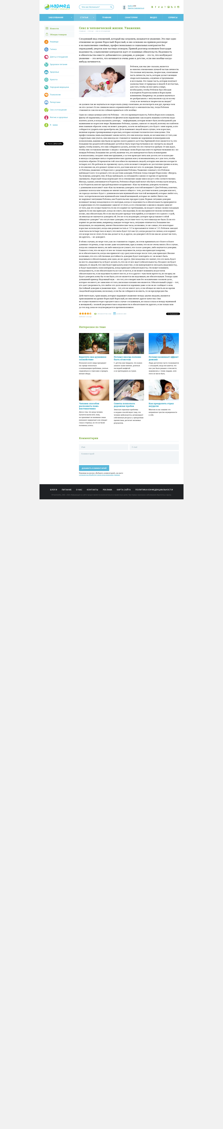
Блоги (53, 489)
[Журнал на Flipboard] (168, 7)
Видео (153, 17)
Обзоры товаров (58, 34)
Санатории (131, 17)
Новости (54, 28)
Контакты (92, 489)
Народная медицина (59, 87)
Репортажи (55, 102)
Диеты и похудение (59, 57)
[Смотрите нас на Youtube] (162, 7)
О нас (79, 489)
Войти (130, 6)
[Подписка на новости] (175, 7)
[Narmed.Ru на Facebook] (155, 7)
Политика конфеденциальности (154, 489)
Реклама (107, 489)
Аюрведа (54, 41)
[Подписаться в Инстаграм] (178, 7)
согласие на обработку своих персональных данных (99, 475)
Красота (53, 79)
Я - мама (54, 125)
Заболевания (55, 17)
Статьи (84, 17)
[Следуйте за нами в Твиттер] (159, 7)
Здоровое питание (58, 64)
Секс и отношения (58, 109)
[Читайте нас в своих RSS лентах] (172, 7)
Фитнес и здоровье (59, 117)
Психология (55, 94)
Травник (106, 17)
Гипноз (53, 49)
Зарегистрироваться (136, 8)
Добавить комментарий (94, 468)
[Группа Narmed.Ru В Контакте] (152, 7)
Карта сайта (124, 489)
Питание (66, 489)
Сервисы (172, 17)
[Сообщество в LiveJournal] (165, 7)
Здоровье (54, 72)
